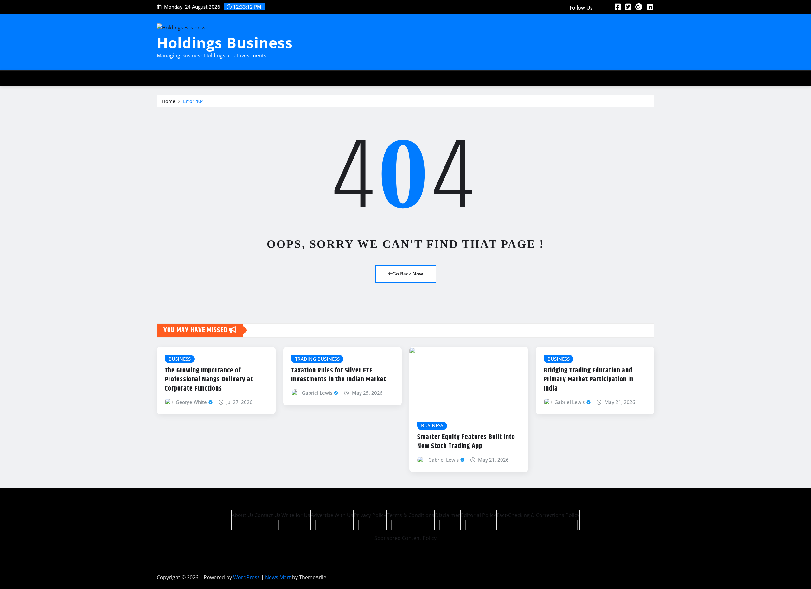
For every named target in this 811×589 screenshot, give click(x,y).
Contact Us (267, 515)
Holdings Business (225, 42)
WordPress (246, 577)
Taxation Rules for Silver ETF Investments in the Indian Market (338, 375)
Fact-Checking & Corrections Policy (538, 515)
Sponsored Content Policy (405, 537)
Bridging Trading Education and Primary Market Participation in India (589, 379)
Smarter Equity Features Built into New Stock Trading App (466, 442)
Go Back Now (408, 273)
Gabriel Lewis (317, 393)
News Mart (278, 577)
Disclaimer (447, 515)
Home (169, 101)
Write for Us (295, 515)
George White (191, 402)
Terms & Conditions (410, 515)
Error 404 (193, 101)
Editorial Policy (478, 515)
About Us (243, 515)
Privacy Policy (370, 515)
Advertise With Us (332, 515)
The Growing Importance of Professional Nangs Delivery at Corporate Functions (209, 379)
